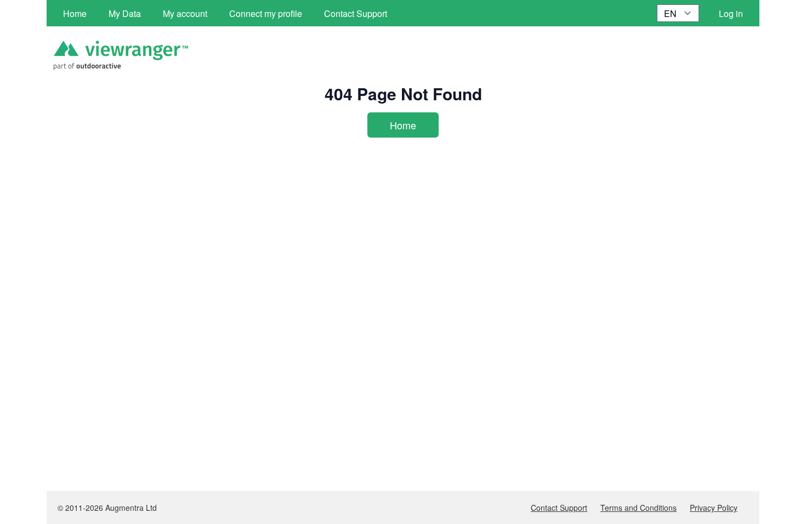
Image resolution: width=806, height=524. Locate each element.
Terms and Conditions (638, 507)
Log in (731, 13)
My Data (125, 13)
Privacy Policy (713, 507)
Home (403, 125)
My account (185, 13)
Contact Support (559, 507)
